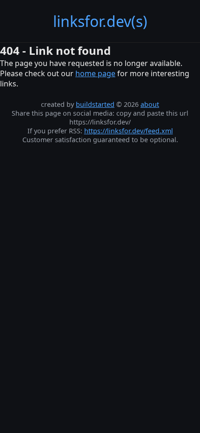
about (149, 104)
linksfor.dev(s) (100, 21)
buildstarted (95, 104)
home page (95, 73)
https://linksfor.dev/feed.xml (128, 130)
